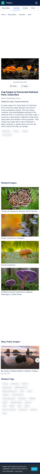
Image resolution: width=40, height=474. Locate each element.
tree (19, 406)
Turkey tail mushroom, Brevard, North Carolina (19, 211)
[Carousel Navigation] (20, 362)
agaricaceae (7, 387)
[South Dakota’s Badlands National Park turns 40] (37, 69)
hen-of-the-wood (9, 409)
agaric (5, 402)
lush (4, 413)
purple (27, 406)
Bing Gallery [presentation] (6, 8)
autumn (24, 384)
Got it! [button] (34, 469)
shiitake (32, 398)
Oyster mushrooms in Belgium (12, 238)
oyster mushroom (9, 398)
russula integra (16, 402)
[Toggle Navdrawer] (36, 2)
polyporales (23, 409)
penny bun (22, 398)
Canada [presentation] (25, 8)
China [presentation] (33, 8)
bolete (12, 406)
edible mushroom (21, 387)
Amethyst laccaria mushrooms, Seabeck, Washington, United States (17, 293)
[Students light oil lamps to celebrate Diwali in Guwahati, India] (3, 69)
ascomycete (7, 135)
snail (4, 406)
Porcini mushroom (8, 265)
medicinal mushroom (10, 391)
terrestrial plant (17, 395)
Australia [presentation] (16, 8)
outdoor (5, 395)
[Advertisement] (20, 37)
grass (29, 391)
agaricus (28, 402)
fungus (16, 131)
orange (24, 131)
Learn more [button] (18, 471)
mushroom (6, 131)
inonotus (33, 409)
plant (22, 391)
